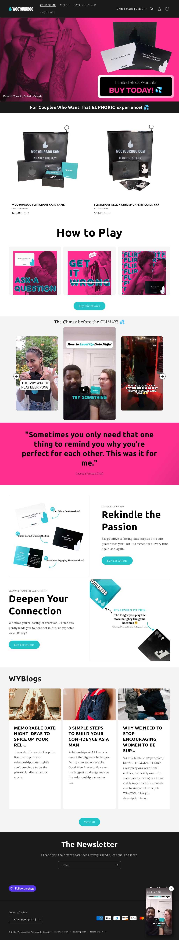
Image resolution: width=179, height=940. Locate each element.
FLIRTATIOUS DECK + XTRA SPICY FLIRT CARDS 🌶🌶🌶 (126, 204)
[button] (152, 9)
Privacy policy (79, 932)
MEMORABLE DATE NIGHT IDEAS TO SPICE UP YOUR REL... (35, 736)
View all (89, 822)
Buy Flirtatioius (89, 306)
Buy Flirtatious (117, 560)
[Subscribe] (117, 865)
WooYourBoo (23, 932)
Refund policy (61, 932)
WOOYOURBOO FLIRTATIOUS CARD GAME (38, 204)
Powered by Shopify (41, 932)
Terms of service (98, 932)
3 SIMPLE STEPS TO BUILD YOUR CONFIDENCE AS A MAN (89, 736)
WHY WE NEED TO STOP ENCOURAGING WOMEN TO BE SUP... (143, 739)
